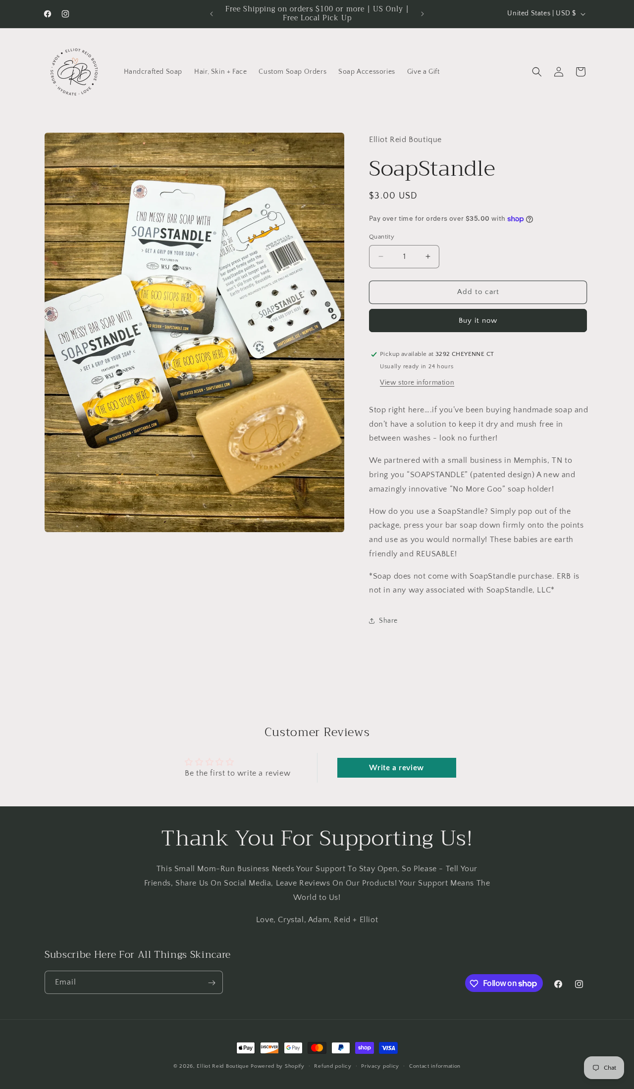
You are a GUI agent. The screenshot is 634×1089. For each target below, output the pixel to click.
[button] (537, 72)
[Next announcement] (422, 13)
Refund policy (332, 1066)
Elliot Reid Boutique (223, 1066)
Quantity (381, 236)
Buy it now (478, 320)
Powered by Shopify (278, 1066)
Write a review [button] (396, 767)
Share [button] (388, 621)
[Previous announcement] (211, 13)
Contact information (435, 1066)
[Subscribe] (211, 982)
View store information (417, 383)
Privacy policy (380, 1066)
